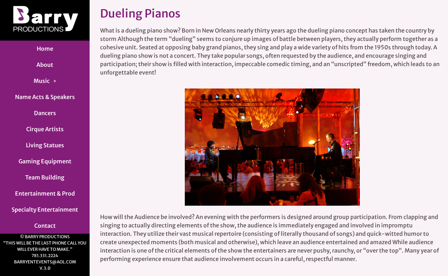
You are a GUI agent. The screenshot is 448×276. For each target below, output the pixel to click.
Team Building (44, 177)
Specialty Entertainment (45, 209)
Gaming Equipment (45, 161)
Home (45, 48)
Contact (45, 225)
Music (42, 80)
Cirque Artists (45, 129)
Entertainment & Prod (45, 193)
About (44, 64)
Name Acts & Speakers (45, 96)
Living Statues (45, 145)
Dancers (45, 112)
